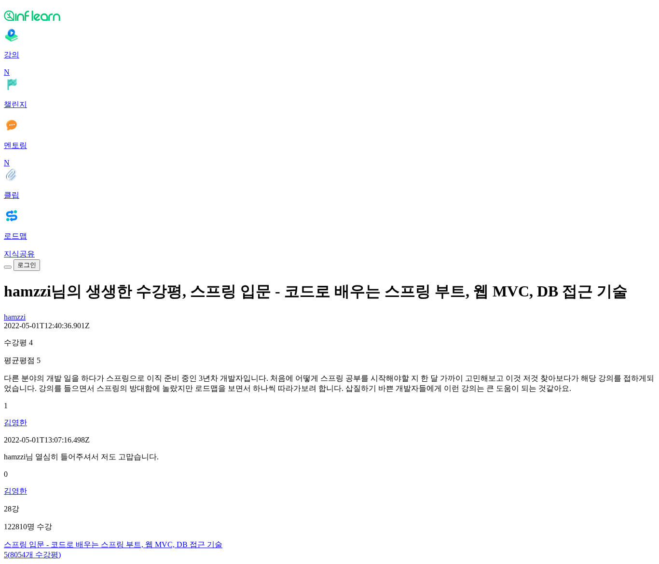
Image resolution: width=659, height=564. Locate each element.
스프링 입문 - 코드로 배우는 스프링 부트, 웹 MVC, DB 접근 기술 (113, 544)
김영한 (15, 422)
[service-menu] (8, 267)
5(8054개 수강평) (32, 555)
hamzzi (15, 317)
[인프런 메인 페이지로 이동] (329, 15)
